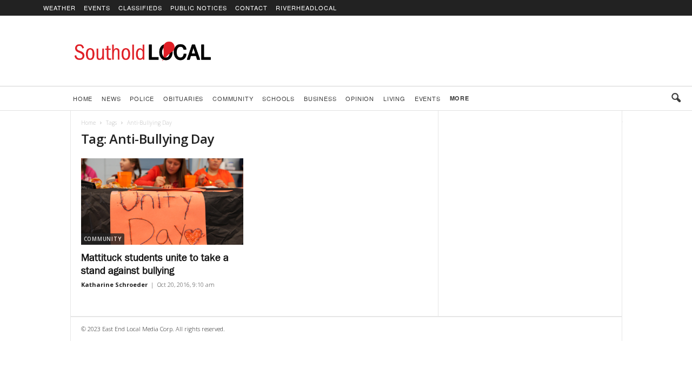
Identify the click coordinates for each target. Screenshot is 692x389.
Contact (251, 7)
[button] (676, 98)
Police (142, 98)
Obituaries (183, 98)
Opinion (359, 98)
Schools (278, 98)
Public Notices (198, 7)
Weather (59, 7)
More (459, 98)
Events (97, 7)
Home (82, 98)
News (111, 98)
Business (320, 98)
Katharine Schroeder (114, 284)
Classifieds (140, 7)
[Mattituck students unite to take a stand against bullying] (162, 201)
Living (394, 98)
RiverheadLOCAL (306, 7)
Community (232, 98)
